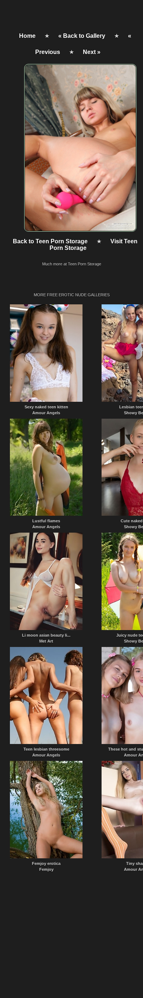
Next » (91, 52)
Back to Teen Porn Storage (50, 241)
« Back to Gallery (81, 36)
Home (27, 36)
